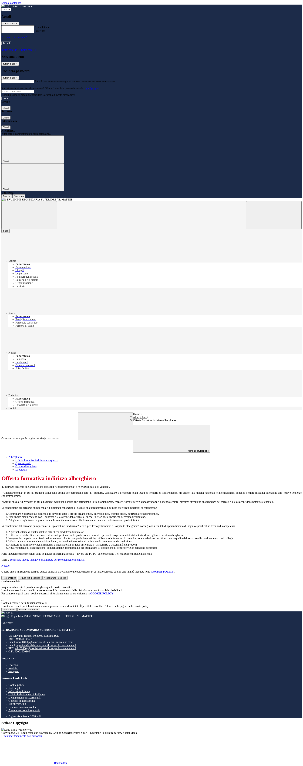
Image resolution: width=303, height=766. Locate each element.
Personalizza (9, 578)
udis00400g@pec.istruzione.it (45, 648)
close (5, 231)
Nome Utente (42, 27)
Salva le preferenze (28, 609)
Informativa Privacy (19, 691)
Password (40, 30)
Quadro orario (23, 463)
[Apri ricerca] (274, 215)
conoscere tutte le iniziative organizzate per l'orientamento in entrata (47, 559)
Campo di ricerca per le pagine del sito (22, 438)
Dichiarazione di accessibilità (24, 697)
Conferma (19, 196)
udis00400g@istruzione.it (44, 642)
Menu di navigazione (198, 451)
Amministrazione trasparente (24, 710)
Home (136, 414)
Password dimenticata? (14, 37)
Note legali (14, 688)
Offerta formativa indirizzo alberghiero (36, 460)
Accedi (6, 9)
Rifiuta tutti (29, 578)
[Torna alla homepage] (151, 199)
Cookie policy (16, 684)
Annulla (6, 196)
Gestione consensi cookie (22, 707)
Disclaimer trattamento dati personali (21, 735)
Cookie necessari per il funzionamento (22, 602)
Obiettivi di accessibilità (21, 700)
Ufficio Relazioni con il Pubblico (26, 694)
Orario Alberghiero (25, 466)
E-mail (38, 81)
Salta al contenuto (11, 2)
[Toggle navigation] (29, 215)
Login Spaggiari (91, 88)
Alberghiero (140, 417)
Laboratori (21, 469)
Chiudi (6, 108)
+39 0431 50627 (22, 638)
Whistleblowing (17, 703)
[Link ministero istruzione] (16, 6)
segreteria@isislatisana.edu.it (46, 645)
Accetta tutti (55, 578)
